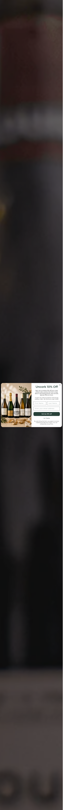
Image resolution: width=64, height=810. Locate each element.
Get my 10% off (47, 414)
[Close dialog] (60, 385)
